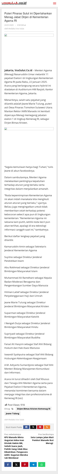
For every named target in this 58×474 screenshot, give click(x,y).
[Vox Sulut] (14, 3)
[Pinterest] (40, 427)
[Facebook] (26, 427)
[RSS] (47, 427)
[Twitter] (33, 427)
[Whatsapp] (41, 464)
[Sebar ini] (7, 464)
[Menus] (55, 3)
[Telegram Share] (33, 464)
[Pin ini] (24, 464)
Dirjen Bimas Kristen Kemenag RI (33, 408)
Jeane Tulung (12, 413)
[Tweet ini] (16, 464)
